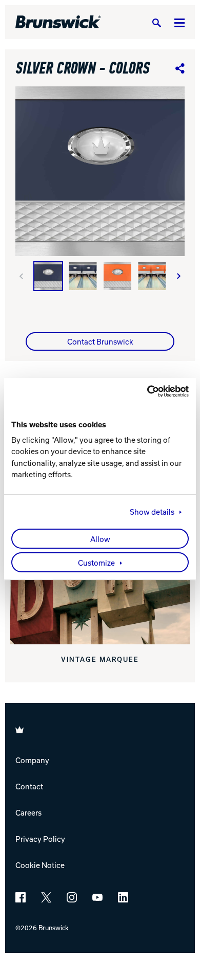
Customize (96, 562)
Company (32, 760)
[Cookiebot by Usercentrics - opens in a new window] (144, 391)
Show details (152, 512)
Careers (28, 812)
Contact (29, 786)
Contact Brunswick (100, 341)
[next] (179, 276)
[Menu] (179, 22)
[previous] (21, 276)
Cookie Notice (40, 865)
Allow (100, 539)
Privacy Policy (40, 839)
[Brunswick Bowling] (58, 22)
